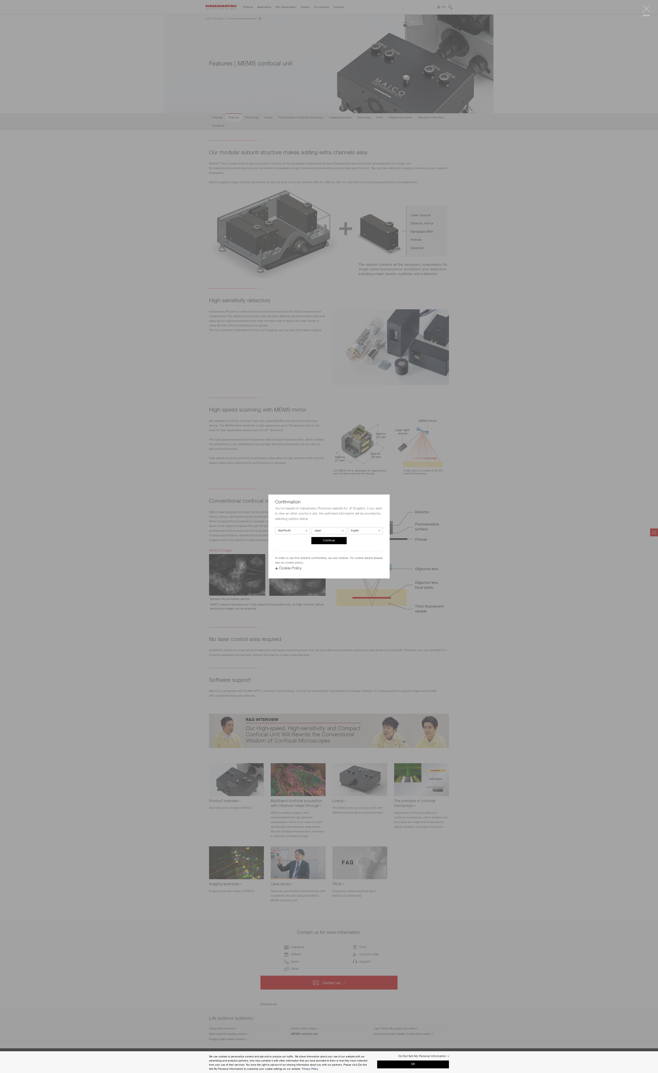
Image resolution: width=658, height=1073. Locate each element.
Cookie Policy (290, 568)
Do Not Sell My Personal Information (422, 1056)
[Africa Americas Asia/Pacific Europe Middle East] (292, 530)
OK (413, 1064)
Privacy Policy (310, 1069)
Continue (329, 540)
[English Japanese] (365, 530)
